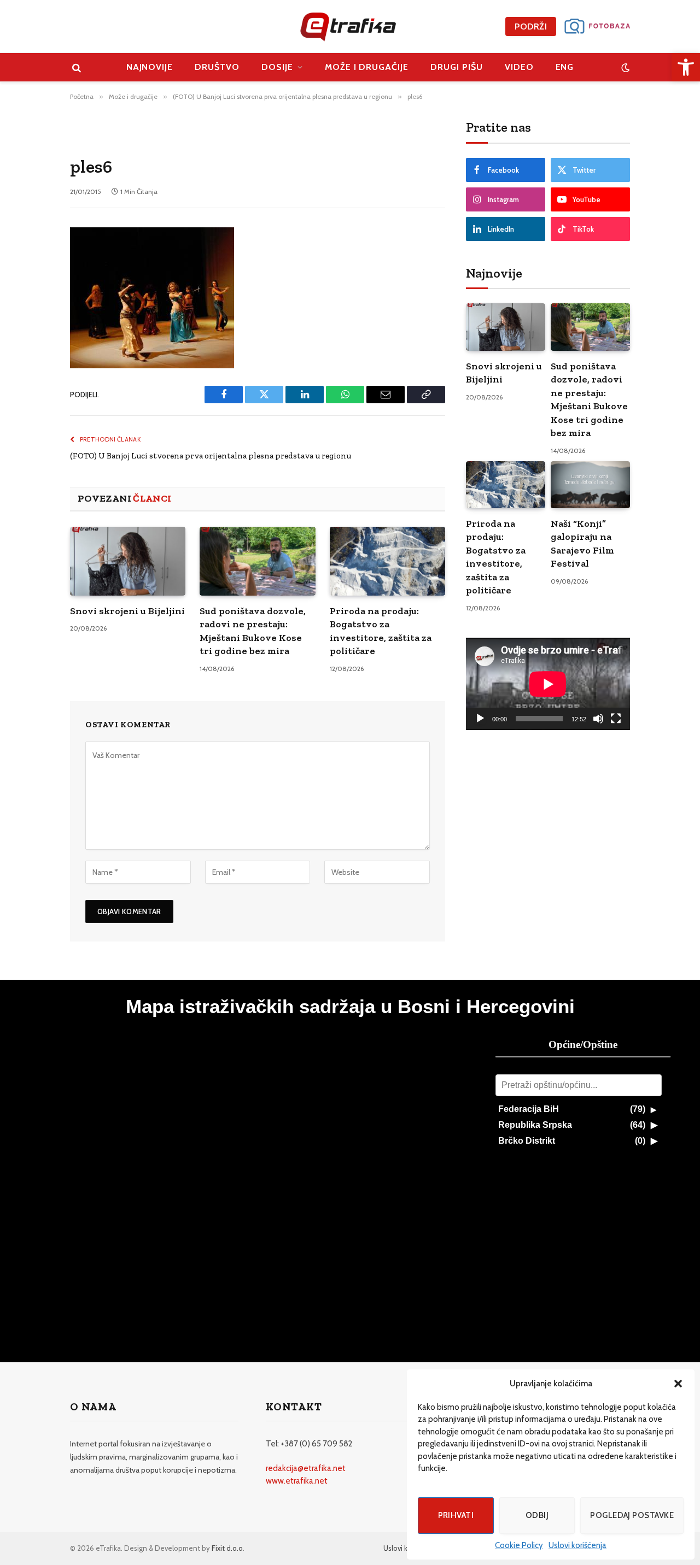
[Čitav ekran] (615, 718)
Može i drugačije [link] (367, 67)
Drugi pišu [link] (456, 67)
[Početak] (480, 718)
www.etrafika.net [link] (297, 1481)
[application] (548, 684)
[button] (678, 1383)
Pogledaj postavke (632, 1515)
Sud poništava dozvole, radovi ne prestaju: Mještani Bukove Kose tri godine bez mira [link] (253, 631)
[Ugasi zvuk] (598, 718)
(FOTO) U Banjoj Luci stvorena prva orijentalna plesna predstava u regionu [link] (210, 456)
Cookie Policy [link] (519, 1545)
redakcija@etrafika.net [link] (306, 1468)
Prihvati (456, 1515)
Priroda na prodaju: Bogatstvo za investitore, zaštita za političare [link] (380, 631)
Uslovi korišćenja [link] (577, 1545)
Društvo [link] (217, 67)
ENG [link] (565, 67)
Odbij (537, 1515)
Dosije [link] (277, 67)
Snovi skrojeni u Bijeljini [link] (127, 611)
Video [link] (519, 67)
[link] (686, 67)
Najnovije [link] (149, 67)
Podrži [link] (531, 26)
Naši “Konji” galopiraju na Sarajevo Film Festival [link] (582, 543)
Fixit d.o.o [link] (227, 1548)
